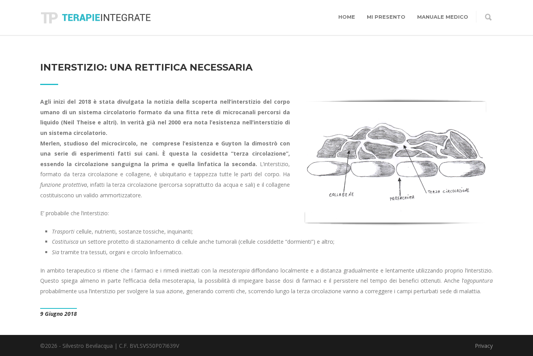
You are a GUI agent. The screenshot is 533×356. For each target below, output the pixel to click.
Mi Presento (386, 17)
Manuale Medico (442, 17)
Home (346, 17)
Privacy (484, 345)
